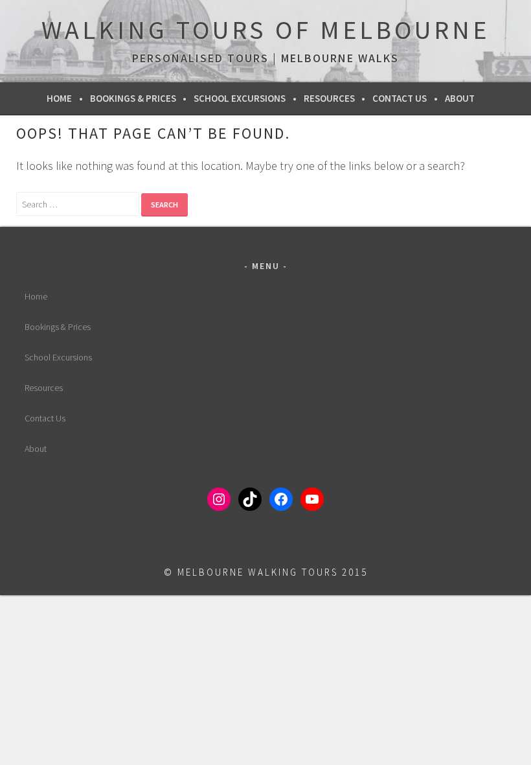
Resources (329, 98)
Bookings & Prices (133, 98)
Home (59, 98)
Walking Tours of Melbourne (265, 30)
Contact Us (399, 98)
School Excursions (240, 98)
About (460, 98)
